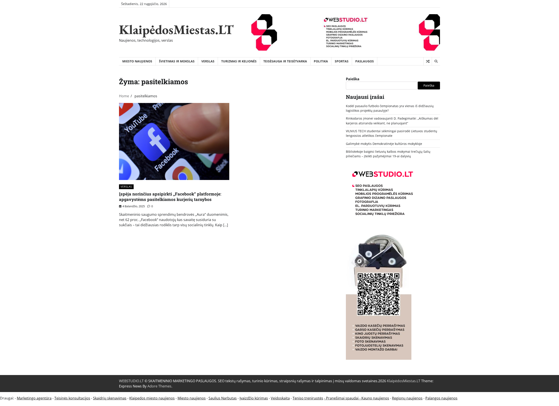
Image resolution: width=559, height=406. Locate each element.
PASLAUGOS (364, 61)
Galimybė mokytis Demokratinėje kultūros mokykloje (384, 144)
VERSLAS (207, 61)
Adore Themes (159, 386)
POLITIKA (321, 61)
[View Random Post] (428, 61)
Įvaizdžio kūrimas (254, 398)
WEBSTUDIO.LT (131, 381)
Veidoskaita (280, 398)
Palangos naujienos (441, 398)
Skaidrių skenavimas (109, 398)
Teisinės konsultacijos (72, 398)
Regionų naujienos (407, 398)
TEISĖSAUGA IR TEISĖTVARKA (285, 61)
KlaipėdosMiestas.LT (176, 29)
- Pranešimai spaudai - (342, 398)
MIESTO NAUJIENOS (137, 61)
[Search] (436, 61)
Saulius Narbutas (223, 398)
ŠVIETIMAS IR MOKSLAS (177, 61)
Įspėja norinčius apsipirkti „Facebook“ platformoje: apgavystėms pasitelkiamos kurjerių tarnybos (170, 196)
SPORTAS (342, 61)
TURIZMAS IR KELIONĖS (239, 61)
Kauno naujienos (375, 398)
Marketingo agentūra (34, 398)
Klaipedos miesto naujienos (152, 398)
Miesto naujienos (192, 398)
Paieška (352, 79)
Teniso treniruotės (308, 398)
